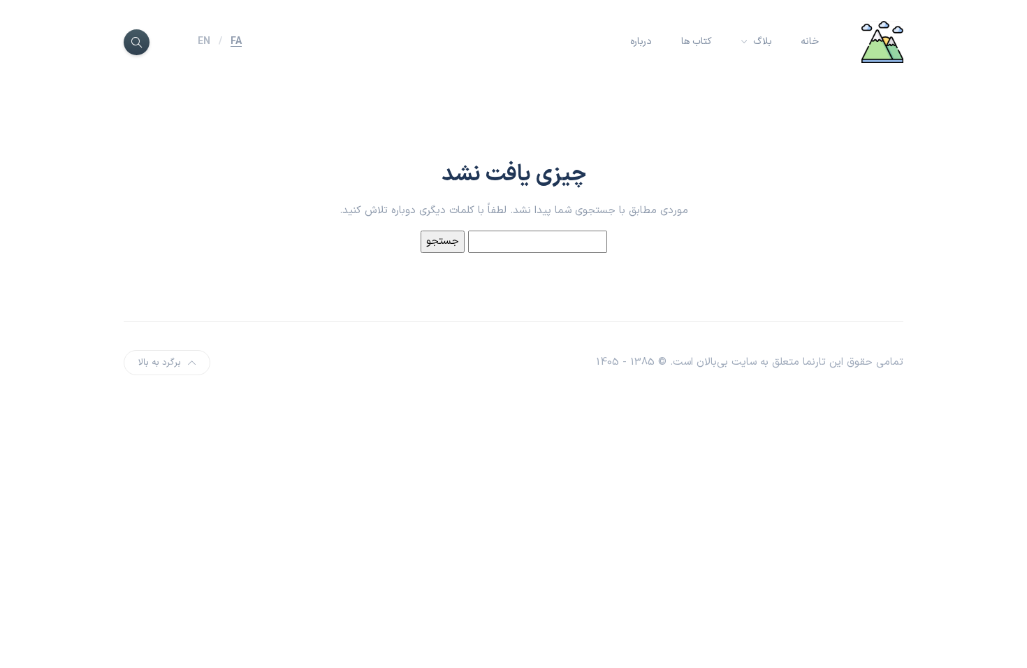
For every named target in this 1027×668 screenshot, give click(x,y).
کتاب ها (696, 41)
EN (204, 41)
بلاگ (761, 41)
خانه (810, 41)
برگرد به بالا (159, 363)
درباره (641, 41)
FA (236, 41)
